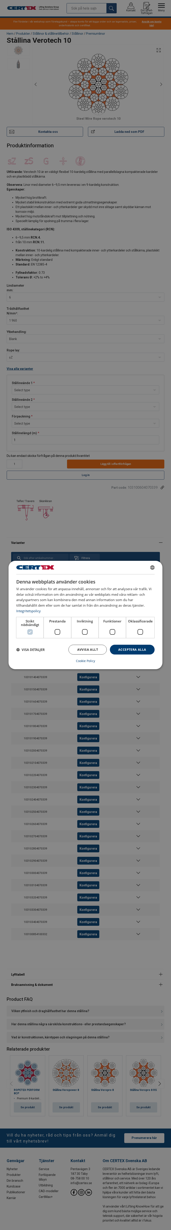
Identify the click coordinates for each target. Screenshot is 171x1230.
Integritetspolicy (28, 611)
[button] (30, 649)
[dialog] (85, 615)
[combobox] (152, 567)
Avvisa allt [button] (87, 649)
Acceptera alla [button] (132, 649)
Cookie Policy (85, 661)
